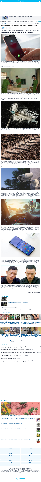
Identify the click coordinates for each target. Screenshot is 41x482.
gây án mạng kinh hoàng (12, 307)
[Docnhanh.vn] (20, 479)
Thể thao (30, 453)
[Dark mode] (40, 1)
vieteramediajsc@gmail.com (34, 470)
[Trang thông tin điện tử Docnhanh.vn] (20, 1)
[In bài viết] (39, 28)
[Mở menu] (1, 1)
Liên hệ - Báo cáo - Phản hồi (21, 474)
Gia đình (30, 458)
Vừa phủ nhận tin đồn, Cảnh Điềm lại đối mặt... (28, 21)
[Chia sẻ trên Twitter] (35, 28)
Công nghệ (10, 462)
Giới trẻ (30, 455)
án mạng (3, 307)
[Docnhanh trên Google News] (3, 28)
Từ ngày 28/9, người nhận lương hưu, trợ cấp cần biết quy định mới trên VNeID (17, 349)
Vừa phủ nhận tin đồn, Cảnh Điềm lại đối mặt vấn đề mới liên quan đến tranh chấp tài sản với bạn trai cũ (21, 353)
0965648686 (24, 470)
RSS (27, 474)
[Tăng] (10, 28)
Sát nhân (7, 307)
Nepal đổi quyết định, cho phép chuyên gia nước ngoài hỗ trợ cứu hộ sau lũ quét (17, 350)
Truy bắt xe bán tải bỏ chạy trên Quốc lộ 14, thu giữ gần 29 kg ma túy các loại (16, 356)
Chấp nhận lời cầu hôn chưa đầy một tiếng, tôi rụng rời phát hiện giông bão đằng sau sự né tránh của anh (21, 346)
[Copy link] (37, 28)
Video (31, 448)
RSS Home (31, 474)
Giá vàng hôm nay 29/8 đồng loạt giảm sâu (10, 358)
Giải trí (10, 458)
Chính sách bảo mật (11, 474)
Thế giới (10, 453)
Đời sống (10, 460)
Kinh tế (10, 455)
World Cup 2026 (10, 465)
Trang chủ (10, 448)
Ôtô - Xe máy (30, 462)
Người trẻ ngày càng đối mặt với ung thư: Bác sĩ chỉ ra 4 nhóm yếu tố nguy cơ (16, 347)
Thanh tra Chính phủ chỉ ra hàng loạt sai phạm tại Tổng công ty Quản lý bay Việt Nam (18, 360)
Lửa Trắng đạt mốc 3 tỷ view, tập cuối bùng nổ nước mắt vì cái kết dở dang (16, 361)
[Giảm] (6, 28)
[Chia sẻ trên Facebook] (34, 28)
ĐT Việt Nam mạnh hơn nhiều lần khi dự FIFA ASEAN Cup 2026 (14, 355)
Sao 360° (30, 460)
